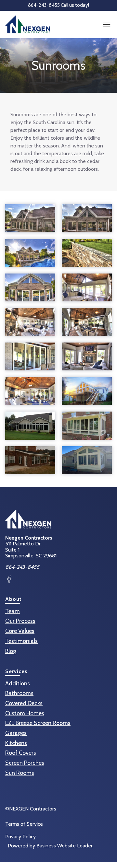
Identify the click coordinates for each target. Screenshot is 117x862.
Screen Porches (24, 762)
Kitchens (16, 743)
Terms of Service (24, 824)
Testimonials (21, 641)
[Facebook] (9, 579)
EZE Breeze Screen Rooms (38, 723)
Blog (10, 651)
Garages (16, 733)
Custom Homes (24, 713)
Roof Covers (20, 752)
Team (12, 611)
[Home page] (27, 24)
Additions (17, 683)
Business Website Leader (64, 846)
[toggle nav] (106, 24)
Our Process (20, 620)
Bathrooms (19, 693)
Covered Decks (24, 703)
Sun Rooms (19, 772)
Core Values (19, 631)
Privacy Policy (20, 837)
